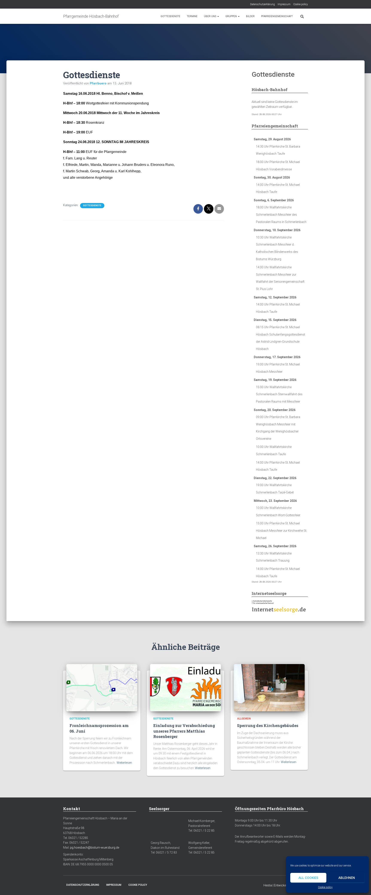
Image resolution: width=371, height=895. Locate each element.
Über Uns (210, 16)
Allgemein (244, 718)
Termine (192, 16)
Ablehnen (346, 878)
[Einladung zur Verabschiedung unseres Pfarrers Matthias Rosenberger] (185, 687)
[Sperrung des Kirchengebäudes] (269, 687)
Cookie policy (325, 887)
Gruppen (231, 16)
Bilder (250, 16)
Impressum (284, 4)
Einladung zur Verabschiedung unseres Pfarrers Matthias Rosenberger (184, 731)
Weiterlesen (124, 762)
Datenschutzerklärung (262, 4)
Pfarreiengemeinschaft (277, 16)
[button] (218, 16)
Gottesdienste (170, 16)
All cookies (308, 878)
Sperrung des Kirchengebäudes (267, 725)
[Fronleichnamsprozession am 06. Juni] (101, 687)
